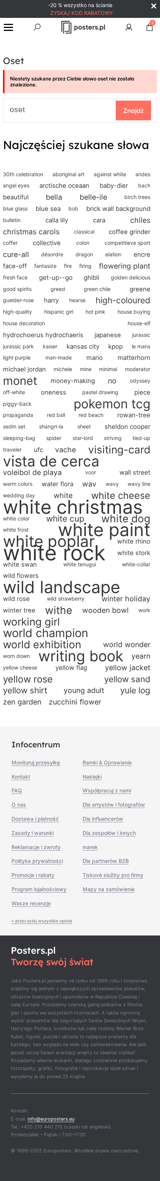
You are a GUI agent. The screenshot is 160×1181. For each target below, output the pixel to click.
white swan (20, 564)
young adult (84, 690)
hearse (77, 300)
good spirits (17, 289)
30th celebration (23, 174)
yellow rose (28, 679)
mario (94, 357)
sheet (84, 426)
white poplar (49, 541)
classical (84, 231)
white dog (125, 519)
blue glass (15, 208)
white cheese (120, 495)
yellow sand (127, 679)
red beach (91, 415)
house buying (134, 311)
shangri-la (51, 426)
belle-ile (93, 197)
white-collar (136, 564)
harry (51, 300)
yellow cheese (20, 667)
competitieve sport (127, 243)
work (144, 610)
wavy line (139, 484)
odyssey (140, 380)
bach (144, 185)
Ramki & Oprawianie (107, 762)
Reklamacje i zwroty (36, 847)
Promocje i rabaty (33, 875)
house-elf (139, 323)
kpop (115, 346)
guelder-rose (18, 300)
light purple (17, 357)
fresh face (15, 277)
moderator (137, 369)
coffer (10, 243)
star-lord (83, 438)
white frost (16, 529)
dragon (84, 254)
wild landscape (61, 587)
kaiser (50, 346)
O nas (19, 804)
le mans (141, 346)
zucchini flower (75, 701)
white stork (133, 553)
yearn (140, 656)
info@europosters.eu (51, 1119)
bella (54, 197)
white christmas (73, 507)
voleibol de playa (32, 472)
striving (113, 438)
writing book (80, 656)
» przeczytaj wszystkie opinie (42, 921)
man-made (58, 357)
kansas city (83, 346)
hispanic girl (58, 311)
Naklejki (92, 776)
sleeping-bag (19, 438)
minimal (108, 369)
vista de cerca (51, 461)
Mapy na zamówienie (109, 889)
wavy (112, 484)
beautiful (16, 197)
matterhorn (134, 357)
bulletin (11, 220)
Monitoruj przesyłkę (36, 762)
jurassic (141, 335)
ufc (38, 449)
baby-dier (114, 185)
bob (73, 208)
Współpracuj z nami (107, 790)
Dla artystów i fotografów (114, 804)
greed (58, 289)
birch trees (137, 197)
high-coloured (123, 300)
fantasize (45, 266)
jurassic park (18, 346)
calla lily (56, 220)
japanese (108, 335)
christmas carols (31, 231)
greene (139, 289)
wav (89, 483)
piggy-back (17, 403)
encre (142, 254)
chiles (140, 220)
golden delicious (130, 277)
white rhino (133, 541)
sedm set (14, 426)
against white (110, 174)
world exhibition (42, 644)
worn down (16, 656)
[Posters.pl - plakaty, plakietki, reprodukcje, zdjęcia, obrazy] (83, 27)
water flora (57, 484)
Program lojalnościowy (39, 889)
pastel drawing (100, 392)
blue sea (48, 208)
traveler (12, 449)
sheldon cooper (127, 426)
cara (99, 220)
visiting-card (119, 450)
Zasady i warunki (33, 833)
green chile (97, 289)
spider (53, 438)
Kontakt (21, 776)
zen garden (22, 701)
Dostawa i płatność (35, 819)
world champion (45, 633)
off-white (14, 392)
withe (58, 610)
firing (85, 266)
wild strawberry (65, 598)
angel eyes (16, 185)
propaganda (18, 415)
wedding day (19, 495)
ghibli (91, 277)
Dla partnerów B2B (106, 861)
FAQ (17, 790)
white (63, 495)
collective (47, 243)
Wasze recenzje (31, 903)
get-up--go (56, 277)
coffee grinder (129, 231)
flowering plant (124, 266)
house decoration (24, 323)
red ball (56, 415)
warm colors (17, 484)
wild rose (16, 598)
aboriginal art (68, 174)
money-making (73, 380)
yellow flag (71, 667)
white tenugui (79, 564)
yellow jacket (127, 667)
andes (142, 174)
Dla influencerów (103, 819)
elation (113, 254)
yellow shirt (25, 690)
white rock (54, 553)
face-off (15, 266)
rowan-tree (133, 415)
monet (20, 381)
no (112, 380)
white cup (65, 518)
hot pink (95, 311)
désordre (52, 254)
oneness (53, 392)
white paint (104, 530)
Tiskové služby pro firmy (113, 875)
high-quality (17, 311)
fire (68, 266)
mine (86, 369)
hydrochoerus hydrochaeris (43, 335)
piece (142, 392)
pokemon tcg (112, 404)
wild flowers (21, 575)
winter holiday (126, 598)
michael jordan (24, 369)
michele (63, 369)
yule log (135, 690)
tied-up (141, 438)
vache (65, 449)
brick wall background (118, 208)
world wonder (126, 644)
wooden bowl (105, 610)
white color (16, 518)
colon (82, 243)
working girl (31, 622)
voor (90, 472)
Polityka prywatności (37, 861)
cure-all (16, 254)
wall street (134, 472)
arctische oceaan (64, 185)
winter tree (19, 610)
